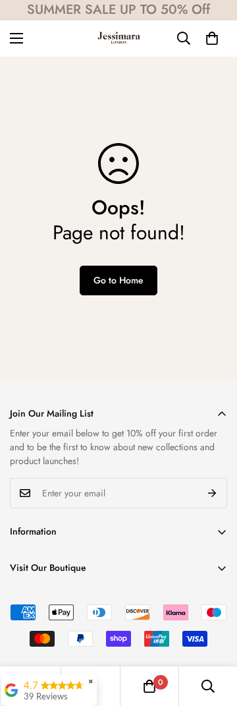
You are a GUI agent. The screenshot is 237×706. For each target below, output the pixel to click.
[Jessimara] (119, 38)
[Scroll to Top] (213, 636)
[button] (212, 38)
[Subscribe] (212, 493)
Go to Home (118, 280)
